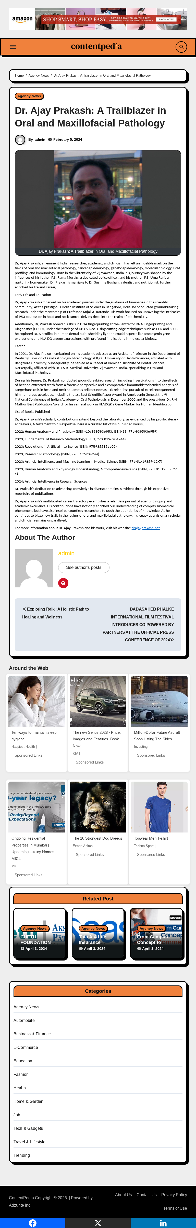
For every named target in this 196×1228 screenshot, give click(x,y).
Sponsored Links (29, 755)
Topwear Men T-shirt (151, 838)
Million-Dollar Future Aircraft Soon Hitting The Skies (157, 735)
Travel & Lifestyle (30, 1142)
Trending (22, 1155)
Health (20, 1088)
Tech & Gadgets (28, 1128)
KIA (75, 753)
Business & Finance (32, 1034)
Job (17, 1115)
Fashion (21, 1074)
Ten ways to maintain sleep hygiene (33, 735)
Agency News (29, 96)
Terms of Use (175, 1208)
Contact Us (147, 1195)
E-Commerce (26, 1047)
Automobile (24, 1020)
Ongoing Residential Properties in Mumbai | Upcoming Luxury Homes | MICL (33, 848)
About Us (123, 1195)
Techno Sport (144, 846)
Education (23, 1061)
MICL (15, 866)
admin (40, 139)
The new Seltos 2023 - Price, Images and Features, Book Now (97, 739)
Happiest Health (23, 747)
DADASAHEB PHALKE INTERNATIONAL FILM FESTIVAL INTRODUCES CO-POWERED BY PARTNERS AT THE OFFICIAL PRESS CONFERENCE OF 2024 (138, 624)
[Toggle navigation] (13, 47)
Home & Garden (29, 1101)
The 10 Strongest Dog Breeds (97, 838)
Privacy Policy (174, 1195)
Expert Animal (83, 846)
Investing (141, 747)
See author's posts (84, 567)
